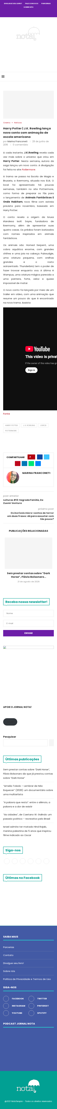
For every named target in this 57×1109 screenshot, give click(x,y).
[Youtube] (33, 12)
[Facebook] (15, 12)
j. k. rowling (29, 425)
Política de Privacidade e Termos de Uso (27, 979)
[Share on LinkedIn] (24, 463)
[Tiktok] (41, 12)
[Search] (53, 76)
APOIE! (10, 722)
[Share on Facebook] (40, 456)
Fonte (6, 413)
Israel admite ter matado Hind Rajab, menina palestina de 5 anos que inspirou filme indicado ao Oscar (27, 831)
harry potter (11, 425)
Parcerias (46, 3)
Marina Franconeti (17, 141)
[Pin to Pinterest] (17, 463)
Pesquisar (9, 736)
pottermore (11, 430)
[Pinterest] (28, 12)
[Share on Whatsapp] (31, 463)
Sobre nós (28, 7)
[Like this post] (32, 456)
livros (43, 425)
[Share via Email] (38, 463)
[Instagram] (24, 12)
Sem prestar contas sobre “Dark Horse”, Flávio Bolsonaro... (28, 575)
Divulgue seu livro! (13, 3)
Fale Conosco (31, 3)
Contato (8, 955)
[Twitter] (20, 12)
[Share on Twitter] (46, 456)
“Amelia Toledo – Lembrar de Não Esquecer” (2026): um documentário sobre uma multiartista (28, 790)
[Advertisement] (29, 55)
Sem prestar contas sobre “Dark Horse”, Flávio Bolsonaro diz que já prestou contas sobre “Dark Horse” (28, 774)
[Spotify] (37, 12)
